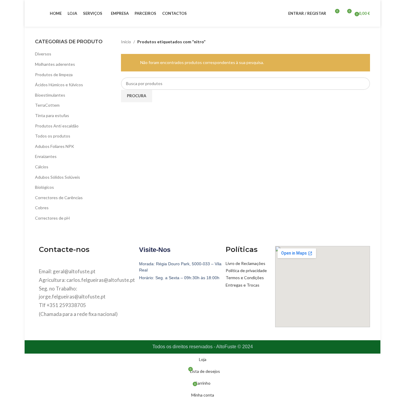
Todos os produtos (52, 135)
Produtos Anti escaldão (57, 125)
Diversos (43, 53)
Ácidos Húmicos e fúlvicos (59, 84)
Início (126, 41)
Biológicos (44, 187)
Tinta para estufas (52, 115)
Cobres (42, 207)
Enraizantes (46, 156)
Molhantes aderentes (55, 64)
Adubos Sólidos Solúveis (57, 177)
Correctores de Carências (59, 197)
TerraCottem (47, 105)
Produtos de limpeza (54, 74)
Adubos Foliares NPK (54, 146)
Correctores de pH (52, 218)
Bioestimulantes (50, 95)
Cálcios (41, 166)
